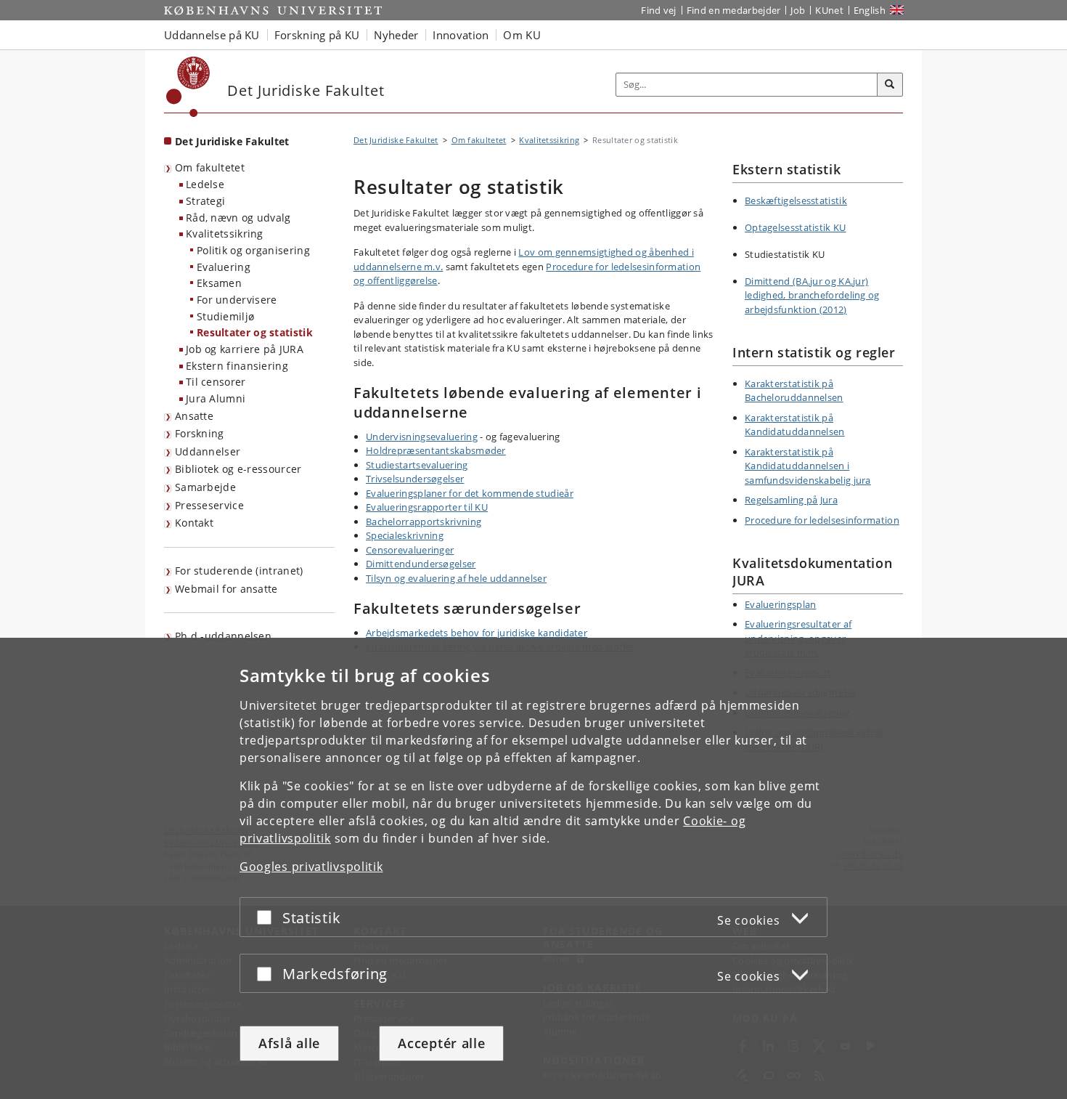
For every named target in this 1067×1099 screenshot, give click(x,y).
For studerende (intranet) (239, 570)
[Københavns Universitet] (188, 87)
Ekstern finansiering (237, 366)
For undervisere (237, 300)
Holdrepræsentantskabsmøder (436, 450)
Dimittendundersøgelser (421, 563)
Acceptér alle (441, 1043)
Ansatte (194, 416)
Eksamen (219, 283)
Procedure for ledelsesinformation (822, 520)
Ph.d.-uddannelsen (223, 636)
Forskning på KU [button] (317, 35)
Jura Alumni (215, 398)
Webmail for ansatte (226, 589)
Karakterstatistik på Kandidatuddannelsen (795, 425)
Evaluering (223, 267)
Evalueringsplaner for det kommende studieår (469, 493)
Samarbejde (205, 487)
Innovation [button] (460, 35)
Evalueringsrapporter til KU (427, 507)
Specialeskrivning (404, 535)
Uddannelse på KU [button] (212, 35)
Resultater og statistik (255, 332)
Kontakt (194, 523)
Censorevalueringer (410, 549)
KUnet (829, 10)
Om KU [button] (522, 35)
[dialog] (533, 868)
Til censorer (216, 382)
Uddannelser (207, 451)
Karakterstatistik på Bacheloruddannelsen (794, 391)
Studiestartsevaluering (417, 464)
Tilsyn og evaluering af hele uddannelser (456, 578)
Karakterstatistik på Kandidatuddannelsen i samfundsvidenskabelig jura (808, 466)
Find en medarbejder (734, 10)
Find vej (658, 10)
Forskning (199, 433)
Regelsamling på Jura (791, 499)
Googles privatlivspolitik (311, 867)
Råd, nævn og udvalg (238, 217)
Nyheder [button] (396, 35)
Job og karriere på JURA (244, 349)
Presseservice (209, 505)
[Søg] (890, 85)
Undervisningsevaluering (422, 436)
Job (797, 10)
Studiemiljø (225, 316)
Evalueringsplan (781, 604)
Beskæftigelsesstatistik (796, 200)
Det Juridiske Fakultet (232, 141)
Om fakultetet (210, 167)
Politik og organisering (253, 250)
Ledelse (205, 184)
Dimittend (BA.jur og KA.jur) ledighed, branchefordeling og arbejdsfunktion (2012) (812, 295)
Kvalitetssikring (224, 233)
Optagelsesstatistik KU (795, 227)
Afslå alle (289, 1043)
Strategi (205, 201)
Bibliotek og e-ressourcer (238, 469)
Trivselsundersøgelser (415, 478)
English (870, 10)
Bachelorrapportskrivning (423, 521)
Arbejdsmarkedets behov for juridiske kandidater (476, 632)
